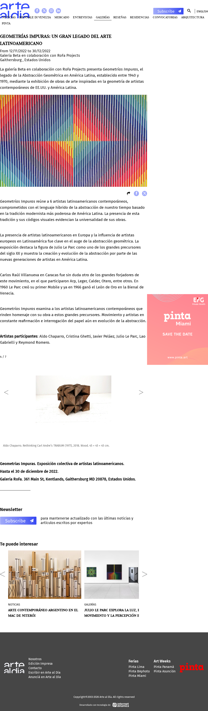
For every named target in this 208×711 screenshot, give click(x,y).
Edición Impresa (40, 663)
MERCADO (61, 17)
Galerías (103, 17)
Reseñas (119, 17)
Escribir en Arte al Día (44, 672)
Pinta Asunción (165, 671)
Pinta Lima (136, 667)
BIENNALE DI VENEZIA (35, 17)
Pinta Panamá (164, 667)
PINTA (6, 23)
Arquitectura (192, 17)
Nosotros (34, 659)
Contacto (35, 668)
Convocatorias (165, 17)
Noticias (9, 17)
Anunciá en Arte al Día (44, 677)
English (202, 11)
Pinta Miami (137, 676)
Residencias (139, 17)
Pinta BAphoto (139, 671)
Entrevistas (82, 17)
